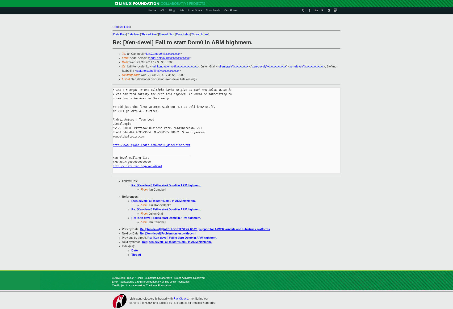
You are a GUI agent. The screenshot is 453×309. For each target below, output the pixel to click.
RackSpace (180, 298)
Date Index (183, 34)
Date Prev (119, 34)
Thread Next (167, 34)
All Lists (125, 27)
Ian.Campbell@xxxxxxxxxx (163, 53)
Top (115, 27)
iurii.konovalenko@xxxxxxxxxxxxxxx (175, 66)
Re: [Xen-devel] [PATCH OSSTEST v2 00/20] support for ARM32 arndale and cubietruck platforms (205, 229)
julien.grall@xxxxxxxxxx (233, 66)
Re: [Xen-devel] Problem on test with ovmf (168, 233)
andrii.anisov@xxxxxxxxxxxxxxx (169, 58)
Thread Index (199, 34)
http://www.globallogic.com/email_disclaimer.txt (151, 145)
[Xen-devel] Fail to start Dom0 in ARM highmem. (163, 201)
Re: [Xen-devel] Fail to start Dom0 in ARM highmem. (166, 185)
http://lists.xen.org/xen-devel (137, 166)
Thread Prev (149, 34)
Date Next (133, 34)
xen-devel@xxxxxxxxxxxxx (269, 66)
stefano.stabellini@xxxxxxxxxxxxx (157, 70)
